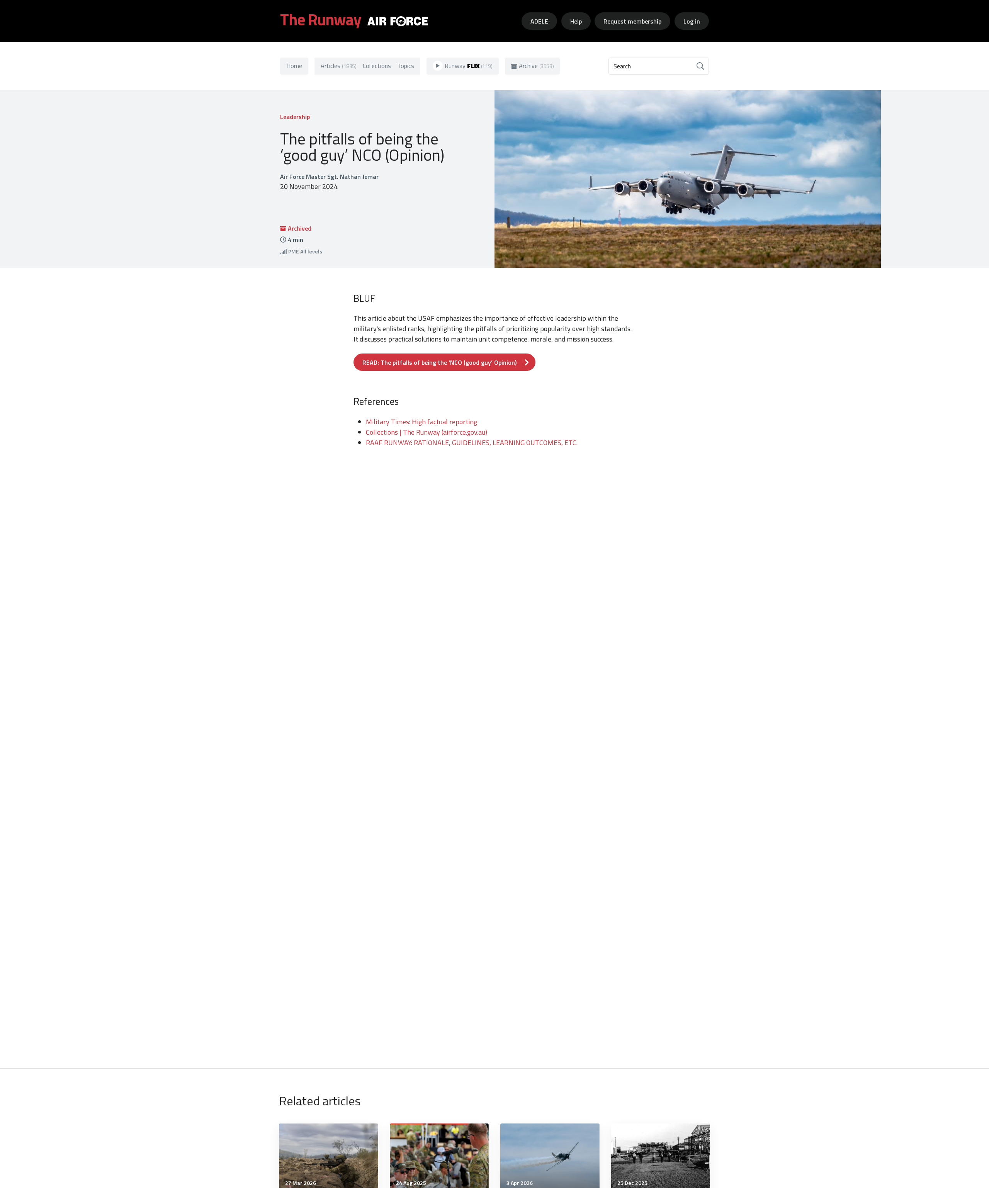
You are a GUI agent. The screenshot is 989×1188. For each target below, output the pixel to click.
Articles (339, 65)
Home (294, 65)
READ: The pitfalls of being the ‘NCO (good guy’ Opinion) (439, 362)
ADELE (539, 21)
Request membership (632, 21)
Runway (469, 65)
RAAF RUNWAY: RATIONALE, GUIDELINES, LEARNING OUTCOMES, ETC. (472, 442)
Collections (377, 65)
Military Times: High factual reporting (421, 421)
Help (576, 21)
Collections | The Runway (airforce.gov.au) (426, 432)
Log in (691, 21)
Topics (405, 65)
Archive (536, 65)
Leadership (295, 116)
